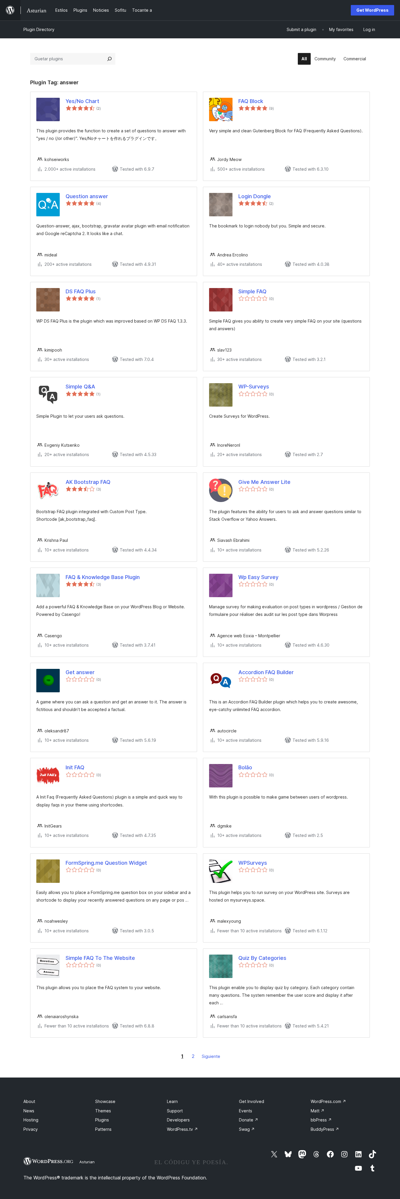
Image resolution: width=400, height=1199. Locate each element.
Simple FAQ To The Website (100, 958)
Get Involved (251, 1101)
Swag (247, 1129)
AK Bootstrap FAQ (88, 482)
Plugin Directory (38, 29)
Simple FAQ (252, 291)
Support (175, 1110)
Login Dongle (254, 196)
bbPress (321, 1119)
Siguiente (211, 1056)
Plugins (102, 1119)
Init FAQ (75, 767)
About (29, 1101)
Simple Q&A (80, 386)
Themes (103, 1110)
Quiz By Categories (262, 958)
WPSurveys (252, 863)
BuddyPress (325, 1129)
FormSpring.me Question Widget (106, 863)
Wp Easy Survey (258, 577)
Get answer (80, 672)
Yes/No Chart (82, 101)
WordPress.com (328, 1101)
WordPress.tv (182, 1129)
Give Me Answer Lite (264, 482)
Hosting (30, 1119)
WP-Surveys (253, 386)
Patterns (103, 1129)
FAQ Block (250, 101)
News (28, 1110)
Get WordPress (372, 10)
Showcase (105, 1101)
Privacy (30, 1129)
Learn (172, 1101)
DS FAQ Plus (81, 291)
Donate (248, 1119)
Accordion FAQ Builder (266, 672)
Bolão (245, 767)
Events (245, 1110)
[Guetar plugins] (109, 59)
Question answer (87, 196)
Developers (178, 1119)
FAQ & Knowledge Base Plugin (103, 577)
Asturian (87, 1161)
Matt (317, 1110)
